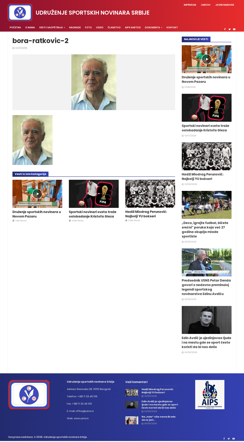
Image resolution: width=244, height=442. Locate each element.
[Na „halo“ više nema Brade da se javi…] (131, 420)
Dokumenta (152, 27)
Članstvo (114, 27)
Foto (88, 27)
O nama (30, 27)
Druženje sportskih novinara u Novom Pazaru (36, 214)
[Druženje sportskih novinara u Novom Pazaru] (37, 194)
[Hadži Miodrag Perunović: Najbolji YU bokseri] (150, 194)
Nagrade (75, 27)
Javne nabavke (224, 4)
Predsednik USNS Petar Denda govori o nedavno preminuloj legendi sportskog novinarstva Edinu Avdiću (206, 287)
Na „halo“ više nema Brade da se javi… (159, 418)
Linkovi (205, 4)
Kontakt (172, 27)
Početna (15, 27)
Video (99, 27)
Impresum (190, 4)
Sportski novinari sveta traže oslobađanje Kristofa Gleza (92, 214)
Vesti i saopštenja (51, 27)
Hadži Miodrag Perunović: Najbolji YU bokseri (146, 214)
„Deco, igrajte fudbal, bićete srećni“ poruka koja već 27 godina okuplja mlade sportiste (205, 230)
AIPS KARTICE (133, 27)
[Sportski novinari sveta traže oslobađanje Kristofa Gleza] (94, 194)
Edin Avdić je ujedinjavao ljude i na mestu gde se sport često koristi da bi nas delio (206, 342)
